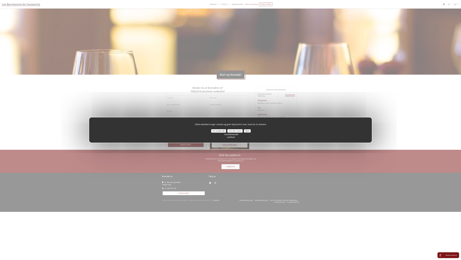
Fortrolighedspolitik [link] (231, 134)
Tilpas (247, 131)
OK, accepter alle (218, 131)
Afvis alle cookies (235, 131)
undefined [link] (231, 137)
